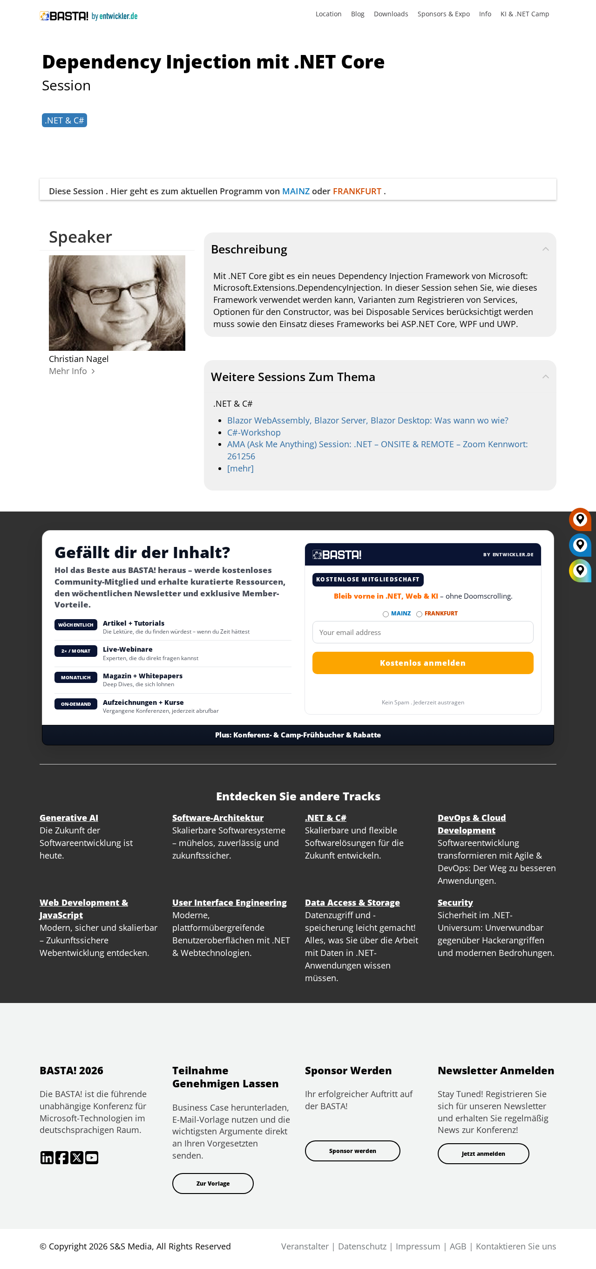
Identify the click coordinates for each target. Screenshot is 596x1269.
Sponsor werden (352, 1151)
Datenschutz (362, 1246)
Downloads (391, 13)
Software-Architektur (218, 817)
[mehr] (240, 468)
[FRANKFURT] (580, 522)
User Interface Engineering (229, 902)
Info (485, 13)
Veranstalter (305, 1246)
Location (329, 13)
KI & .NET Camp (525, 13)
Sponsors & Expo (444, 13)
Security (455, 902)
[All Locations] (580, 570)
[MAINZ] (580, 548)
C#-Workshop (254, 432)
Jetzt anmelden (483, 1154)
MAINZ (296, 191)
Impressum (418, 1246)
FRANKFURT (357, 191)
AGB (458, 1246)
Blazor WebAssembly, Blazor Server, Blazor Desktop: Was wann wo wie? (367, 420)
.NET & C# (64, 120)
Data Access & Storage (352, 902)
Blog (358, 13)
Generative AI (69, 817)
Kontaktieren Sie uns (516, 1246)
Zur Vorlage (213, 1183)
